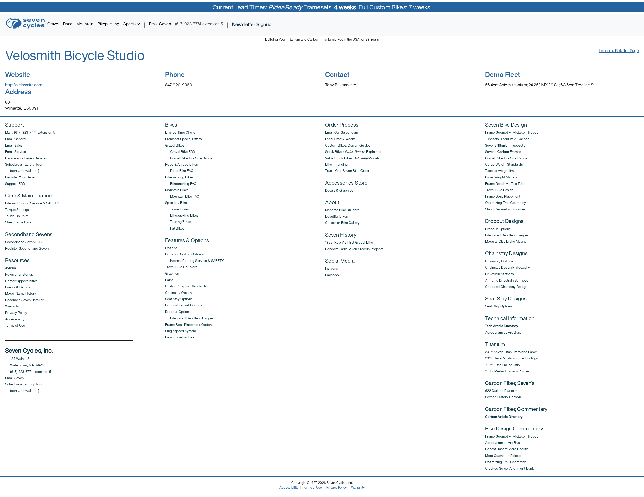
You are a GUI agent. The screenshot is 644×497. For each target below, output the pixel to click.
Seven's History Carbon (503, 396)
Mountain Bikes (176, 189)
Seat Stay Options (178, 298)
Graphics (172, 273)
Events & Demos (17, 287)
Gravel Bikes (174, 145)
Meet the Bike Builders (342, 209)
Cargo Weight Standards (504, 164)
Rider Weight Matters (501, 177)
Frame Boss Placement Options (189, 324)
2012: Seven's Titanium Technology (511, 358)
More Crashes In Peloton (503, 455)
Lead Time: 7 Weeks (340, 138)
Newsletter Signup (19, 274)
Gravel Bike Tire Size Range (189, 158)
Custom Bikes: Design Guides (347, 145)
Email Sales (14, 145)
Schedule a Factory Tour (24, 164)
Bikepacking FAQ (181, 183)
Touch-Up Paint (16, 215)
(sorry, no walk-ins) (22, 170)
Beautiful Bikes (336, 216)
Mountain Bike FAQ (182, 196)
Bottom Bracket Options (183, 305)
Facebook (333, 274)
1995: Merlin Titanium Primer (507, 371)
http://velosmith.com (23, 85)
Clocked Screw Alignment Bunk (509, 468)
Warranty (12, 306)
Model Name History (20, 293)
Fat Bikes (174, 228)
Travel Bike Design (499, 189)
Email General (15, 138)
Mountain (85, 24)
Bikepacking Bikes (179, 177)
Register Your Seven (20, 177)
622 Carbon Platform (501, 390)
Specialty (131, 24)
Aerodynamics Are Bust (503, 332)
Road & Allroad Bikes (181, 164)
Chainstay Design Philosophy (507, 267)
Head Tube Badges (179, 337)
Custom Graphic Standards (186, 286)
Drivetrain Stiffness (499, 273)
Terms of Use (15, 325)
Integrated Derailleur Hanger (189, 318)
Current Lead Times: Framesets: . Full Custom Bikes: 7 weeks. (322, 7)
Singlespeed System (180, 330)
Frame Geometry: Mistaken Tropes (511, 132)
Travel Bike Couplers (181, 266)
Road (67, 24)
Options (171, 247)
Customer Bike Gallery (342, 222)
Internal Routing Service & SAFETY (32, 203)
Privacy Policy (16, 312)
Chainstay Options (179, 292)
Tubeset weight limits (501, 170)
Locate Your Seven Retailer (26, 158)
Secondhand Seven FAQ (23, 241)
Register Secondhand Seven (27, 248)
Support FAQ (15, 183)
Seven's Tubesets (505, 145)
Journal (11, 267)
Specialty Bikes (177, 202)
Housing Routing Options (184, 254)
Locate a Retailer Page (619, 51)
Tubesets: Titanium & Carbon (507, 138)
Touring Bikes (178, 221)
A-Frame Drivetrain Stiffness (506, 280)
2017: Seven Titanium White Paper (511, 351)
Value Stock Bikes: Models (352, 158)
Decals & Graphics (339, 190)
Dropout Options (178, 311)
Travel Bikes (177, 209)
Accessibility (14, 319)
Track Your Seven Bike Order (347, 170)
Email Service (15, 151)
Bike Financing (336, 164)
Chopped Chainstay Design (506, 286)
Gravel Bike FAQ (180, 151)
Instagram (332, 268)
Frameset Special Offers (183, 138)
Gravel (53, 24)
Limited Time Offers (180, 132)
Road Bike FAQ (179, 170)
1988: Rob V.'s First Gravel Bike (349, 242)
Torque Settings (17, 209)
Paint (169, 279)
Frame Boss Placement (502, 196)
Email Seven (160, 24)
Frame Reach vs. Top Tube (505, 183)
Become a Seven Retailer (24, 299)
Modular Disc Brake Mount (505, 241)
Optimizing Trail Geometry (505, 202)
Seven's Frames (503, 151)
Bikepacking (108, 24)
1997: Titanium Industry (502, 364)
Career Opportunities (21, 280)
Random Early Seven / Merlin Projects (354, 248)
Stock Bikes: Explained (353, 151)
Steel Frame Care (18, 222)
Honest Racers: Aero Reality (506, 448)
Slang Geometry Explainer (505, 209)
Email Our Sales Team (341, 132)
